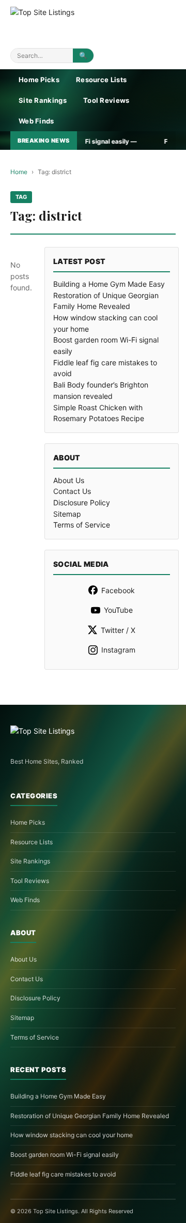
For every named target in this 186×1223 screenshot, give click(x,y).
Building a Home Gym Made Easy (109, 284)
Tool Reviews (106, 100)
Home (18, 172)
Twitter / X (118, 630)
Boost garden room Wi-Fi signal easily (64, 1154)
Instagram (118, 649)
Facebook (118, 590)
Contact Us (72, 491)
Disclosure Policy (81, 502)
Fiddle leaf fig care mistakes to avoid (63, 1174)
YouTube (118, 610)
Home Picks (39, 79)
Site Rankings (43, 100)
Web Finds (36, 121)
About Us (68, 480)
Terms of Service (81, 524)
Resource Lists (101, 79)
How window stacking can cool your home (71, 1135)
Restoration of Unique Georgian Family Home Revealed (89, 1116)
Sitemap (67, 513)
